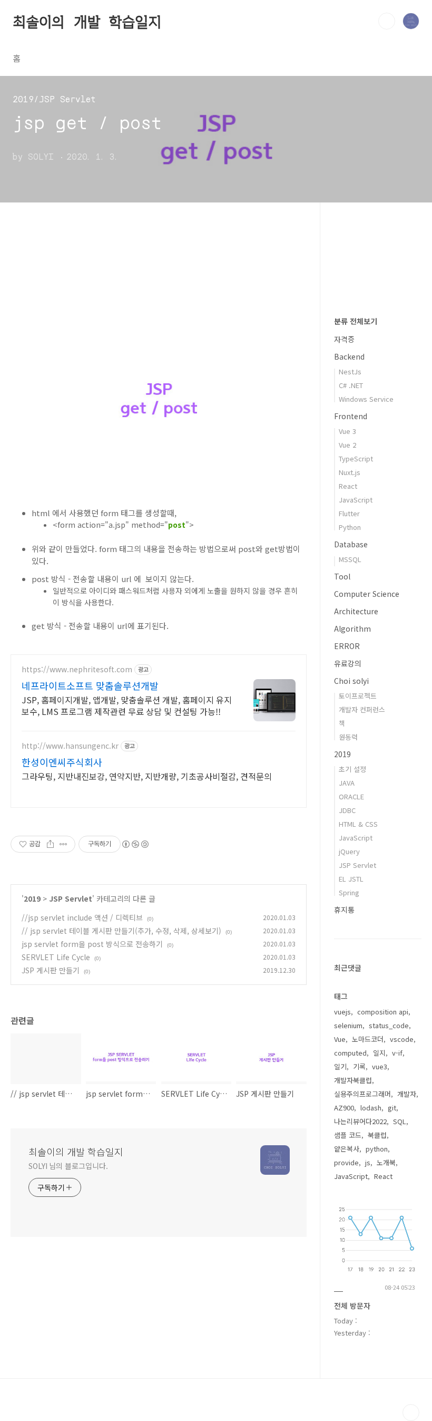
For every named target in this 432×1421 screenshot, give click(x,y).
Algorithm (352, 628)
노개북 (386, 1162)
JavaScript (355, 500)
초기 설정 (352, 769)
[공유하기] (50, 844)
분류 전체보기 (355, 321)
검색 (387, 21)
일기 (340, 1066)
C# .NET (351, 385)
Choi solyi (351, 680)
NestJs (350, 371)
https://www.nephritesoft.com (77, 669)
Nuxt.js (349, 472)
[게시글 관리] (63, 844)
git (392, 1108)
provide (346, 1162)
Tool (342, 576)
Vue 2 (347, 445)
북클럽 (377, 1135)
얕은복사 (346, 1149)
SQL (399, 1121)
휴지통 (344, 909)
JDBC (347, 810)
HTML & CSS (358, 824)
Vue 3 (347, 431)
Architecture (356, 611)
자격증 (344, 339)
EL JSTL (351, 879)
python (377, 1149)
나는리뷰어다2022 (360, 1121)
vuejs (342, 1012)
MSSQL (350, 559)
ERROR (347, 646)
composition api (382, 1012)
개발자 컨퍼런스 (362, 709)
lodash (370, 1108)
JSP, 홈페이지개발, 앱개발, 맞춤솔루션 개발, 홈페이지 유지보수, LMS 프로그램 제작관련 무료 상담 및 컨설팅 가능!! (127, 705)
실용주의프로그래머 (362, 1094)
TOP (410, 1412)
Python (350, 527)
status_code (389, 1025)
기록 (359, 1066)
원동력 (348, 737)
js (367, 1162)
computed (350, 1053)
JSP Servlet (70, 898)
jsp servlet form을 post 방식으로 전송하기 (92, 944)
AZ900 (344, 1108)
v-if (397, 1053)
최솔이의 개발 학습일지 (87, 20)
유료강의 (347, 663)
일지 (379, 1053)
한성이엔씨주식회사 (62, 762)
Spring (349, 892)
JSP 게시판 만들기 (51, 970)
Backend (349, 356)
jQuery (349, 851)
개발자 (406, 1094)
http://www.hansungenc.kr (70, 745)
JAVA (347, 783)
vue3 (379, 1066)
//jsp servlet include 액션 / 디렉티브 (82, 917)
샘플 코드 (347, 1135)
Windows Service (366, 399)
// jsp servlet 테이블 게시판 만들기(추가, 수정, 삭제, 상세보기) (121, 930)
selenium (348, 1025)
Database (351, 544)
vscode (402, 1039)
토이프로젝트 (358, 696)
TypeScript (356, 458)
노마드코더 (368, 1039)
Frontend (350, 416)
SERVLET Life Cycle (56, 957)
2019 (32, 898)
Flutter (349, 513)
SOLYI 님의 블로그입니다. (67, 1166)
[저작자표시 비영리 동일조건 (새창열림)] (135, 844)
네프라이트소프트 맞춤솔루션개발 (90, 685)
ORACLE (351, 796)
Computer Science (366, 593)
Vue (340, 1039)
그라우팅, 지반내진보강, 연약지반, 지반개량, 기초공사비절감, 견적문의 (147, 776)
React (348, 486)
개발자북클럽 (353, 1080)
